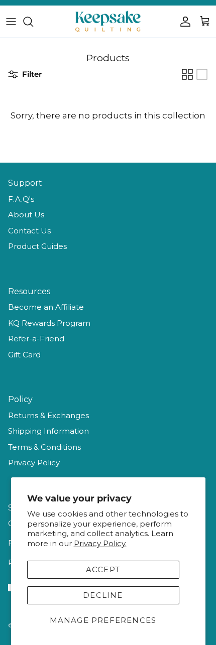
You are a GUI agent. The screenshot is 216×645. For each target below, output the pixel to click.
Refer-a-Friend (36, 338)
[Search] (33, 22)
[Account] (183, 22)
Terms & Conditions (44, 447)
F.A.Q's (21, 199)
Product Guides (37, 246)
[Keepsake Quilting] (108, 21)
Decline (103, 595)
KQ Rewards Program (49, 323)
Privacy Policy (34, 462)
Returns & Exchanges (48, 415)
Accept (103, 569)
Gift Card (24, 354)
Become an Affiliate (46, 307)
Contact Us (29, 230)
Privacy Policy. (100, 543)
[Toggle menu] (11, 22)
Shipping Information (48, 431)
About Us (26, 214)
